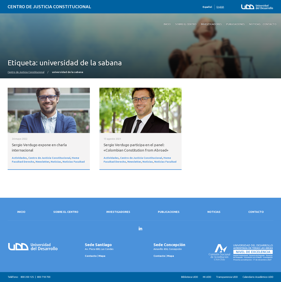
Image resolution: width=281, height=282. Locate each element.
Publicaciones (168, 211)
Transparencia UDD (227, 277)
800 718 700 (43, 277)
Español (207, 7)
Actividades (19, 157)
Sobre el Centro (65, 211)
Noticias (56, 161)
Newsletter (42, 161)
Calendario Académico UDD (258, 277)
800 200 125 (27, 277)
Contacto (256, 211)
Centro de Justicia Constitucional (49, 6)
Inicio (21, 211)
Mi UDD (207, 277)
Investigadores (118, 211)
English (220, 7)
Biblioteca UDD (189, 277)
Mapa (101, 255)
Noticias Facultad (74, 161)
